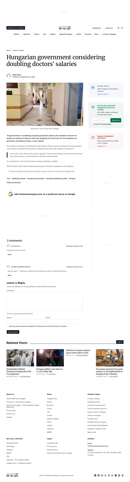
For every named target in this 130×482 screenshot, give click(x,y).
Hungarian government (35, 178)
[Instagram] (102, 475)
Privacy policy (52, 446)
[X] (105, 475)
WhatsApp (10, 446)
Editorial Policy (52, 450)
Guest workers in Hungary (97, 412)
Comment (11, 290)
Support (9, 417)
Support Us (109, 28)
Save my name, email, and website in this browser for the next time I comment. (38, 326)
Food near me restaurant (96, 405)
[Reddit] (119, 475)
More (96, 34)
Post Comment (13, 332)
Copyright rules (52, 443)
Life (44, 34)
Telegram (9, 450)
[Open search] (118, 28)
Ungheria (50, 429)
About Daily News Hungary (16, 399)
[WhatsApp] (112, 475)
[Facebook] (99, 475)
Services (88, 34)
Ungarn (49, 425)
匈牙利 (49, 432)
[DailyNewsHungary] (65, 28)
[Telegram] (116, 475)
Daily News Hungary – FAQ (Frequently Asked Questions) (22, 406)
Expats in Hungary (94, 415)
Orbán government (14, 182)
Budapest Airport (94, 402)
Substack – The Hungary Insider (17, 460)
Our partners (11, 410)
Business (26, 34)
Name (9, 318)
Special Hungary (66, 34)
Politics (16, 34)
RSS (7, 456)
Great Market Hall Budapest (98, 425)
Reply (9, 254)
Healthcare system (19, 178)
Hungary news (52, 399)
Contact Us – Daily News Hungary (18, 402)
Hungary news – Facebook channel (18, 463)
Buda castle (92, 432)
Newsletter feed (12, 443)
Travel (36, 34)
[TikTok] (109, 475)
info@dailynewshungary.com (98, 446)
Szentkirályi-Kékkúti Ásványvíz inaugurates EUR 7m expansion (18, 371)
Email (48, 318)
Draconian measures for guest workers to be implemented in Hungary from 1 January (109, 371)
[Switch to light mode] (122, 28)
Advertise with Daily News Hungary (59, 453)
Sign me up (116, 120)
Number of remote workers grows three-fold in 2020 (78, 351)
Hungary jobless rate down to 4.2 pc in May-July (49, 370)
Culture (52, 34)
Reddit (8, 453)
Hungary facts (93, 419)
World (78, 34)
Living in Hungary (109, 34)
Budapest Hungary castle (97, 429)
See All (120, 342)
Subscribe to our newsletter (16, 28)
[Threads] (123, 475)
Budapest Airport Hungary (97, 422)
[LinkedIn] (95, 475)
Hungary (72, 178)
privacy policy (106, 124)
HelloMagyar (96, 28)
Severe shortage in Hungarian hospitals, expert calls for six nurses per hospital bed (42, 171)
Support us (101, 146)
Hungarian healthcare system (57, 178)
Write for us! (10, 414)
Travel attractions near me (97, 409)
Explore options (102, 94)
